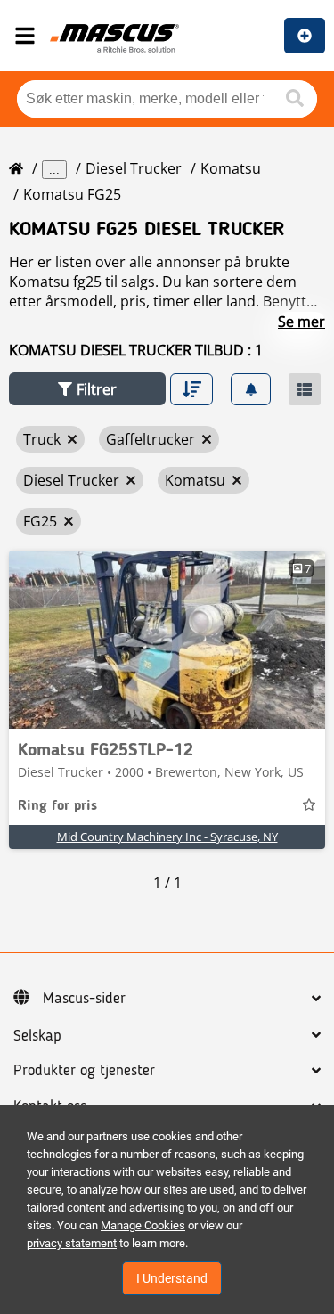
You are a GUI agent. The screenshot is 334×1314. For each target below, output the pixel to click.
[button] (87, 388)
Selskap (37, 1036)
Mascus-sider (84, 999)
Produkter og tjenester (84, 1071)
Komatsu (230, 168)
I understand (172, 1278)
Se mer (301, 321)
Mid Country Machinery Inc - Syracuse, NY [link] (167, 836)
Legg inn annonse (304, 35)
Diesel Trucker (134, 168)
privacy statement (72, 1243)
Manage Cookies (143, 1225)
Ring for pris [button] (57, 806)
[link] (167, 640)
